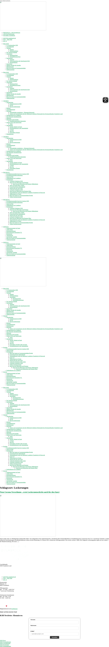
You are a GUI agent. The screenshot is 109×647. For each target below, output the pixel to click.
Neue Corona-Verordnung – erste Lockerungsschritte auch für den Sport (29, 492)
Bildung (8, 108)
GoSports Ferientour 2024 (16, 181)
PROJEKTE (6, 172)
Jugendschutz (9, 102)
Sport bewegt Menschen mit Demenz (19, 182)
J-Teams (12, 129)
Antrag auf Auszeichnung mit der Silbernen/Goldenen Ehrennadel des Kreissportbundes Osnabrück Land (36, 114)
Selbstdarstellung (14, 51)
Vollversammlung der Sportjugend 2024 (20, 61)
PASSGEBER (12, 606)
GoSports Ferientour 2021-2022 (18, 362)
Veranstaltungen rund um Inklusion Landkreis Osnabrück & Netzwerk (27, 192)
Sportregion (9, 64)
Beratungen (9, 234)
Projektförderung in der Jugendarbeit (19, 128)
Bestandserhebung (11, 231)
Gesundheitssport (10, 109)
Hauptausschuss (14, 55)
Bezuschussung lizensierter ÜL (14, 232)
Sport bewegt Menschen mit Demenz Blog (20, 191)
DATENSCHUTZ (58, 603)
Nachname (33, 625)
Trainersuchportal (10, 239)
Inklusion (8, 118)
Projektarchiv (9, 179)
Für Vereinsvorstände (11, 52)
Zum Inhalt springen (5, 0)
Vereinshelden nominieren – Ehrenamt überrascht (22, 112)
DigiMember (14, 608)
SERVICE (6, 226)
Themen (5, 316)
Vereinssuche (9, 235)
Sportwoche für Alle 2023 (16, 188)
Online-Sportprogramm (15, 197)
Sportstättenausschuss (15, 56)
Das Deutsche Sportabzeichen (13, 116)
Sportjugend (9, 58)
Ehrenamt (8, 111)
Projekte (5, 347)
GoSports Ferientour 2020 (16, 189)
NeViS (11, 105)
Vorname (33, 619)
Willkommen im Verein (15, 194)
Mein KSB (6, 43)
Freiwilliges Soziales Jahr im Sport (18, 344)
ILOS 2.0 (12, 357)
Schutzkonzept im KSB (15, 104)
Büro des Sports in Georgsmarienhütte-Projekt (21, 195)
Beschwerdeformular (15, 106)
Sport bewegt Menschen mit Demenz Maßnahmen (25, 184)
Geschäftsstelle (10, 46)
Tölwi (11, 124)
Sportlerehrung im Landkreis (13, 115)
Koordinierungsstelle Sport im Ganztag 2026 (17, 174)
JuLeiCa (12, 131)
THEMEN (6, 101)
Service (5, 372)
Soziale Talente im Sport (16, 126)
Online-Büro (9, 229)
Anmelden (54, 637)
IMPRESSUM (49, 603)
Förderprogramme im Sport (13, 228)
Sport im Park (9, 176)
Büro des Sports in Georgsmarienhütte (16, 68)
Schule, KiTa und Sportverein (13, 122)
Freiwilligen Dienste (15, 132)
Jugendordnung (13, 62)
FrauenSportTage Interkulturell (17, 187)
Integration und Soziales (12, 119)
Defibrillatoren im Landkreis (13, 178)
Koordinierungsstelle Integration (18, 121)
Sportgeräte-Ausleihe (11, 237)
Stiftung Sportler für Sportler (13, 65)
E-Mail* (32, 631)
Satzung (12, 49)
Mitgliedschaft (10, 66)
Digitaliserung (9, 134)
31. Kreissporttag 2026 (12, 45)
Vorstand (8, 48)
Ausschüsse (9, 54)
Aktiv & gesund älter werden (17, 185)
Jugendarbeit (9, 125)
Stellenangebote (10, 69)
